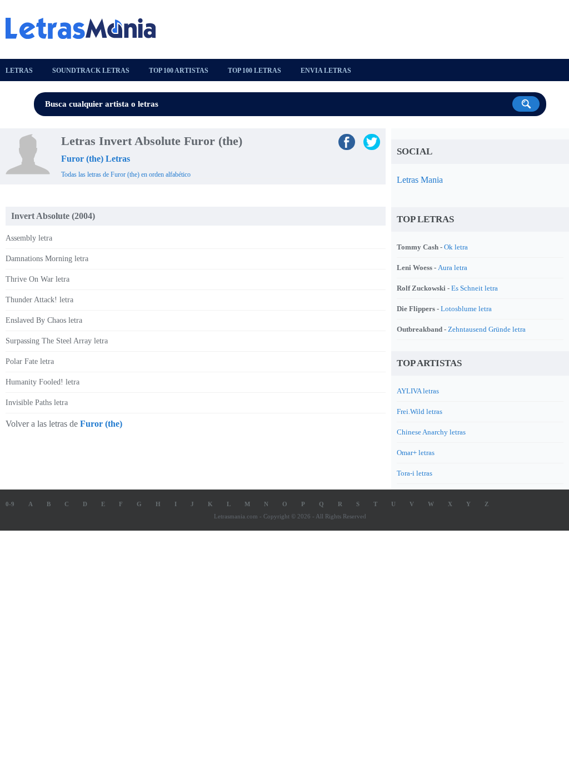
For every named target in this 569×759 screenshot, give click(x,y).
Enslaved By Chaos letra (44, 320)
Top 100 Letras (254, 70)
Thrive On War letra (37, 279)
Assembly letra (29, 238)
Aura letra (452, 267)
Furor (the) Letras (95, 158)
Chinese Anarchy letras (431, 432)
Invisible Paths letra (37, 402)
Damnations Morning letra (47, 258)
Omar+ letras (416, 452)
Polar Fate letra (30, 361)
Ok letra (456, 247)
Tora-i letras (414, 473)
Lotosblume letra (466, 308)
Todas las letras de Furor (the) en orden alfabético (126, 174)
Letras (19, 70)
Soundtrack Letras (90, 70)
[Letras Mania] (86, 28)
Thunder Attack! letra (39, 300)
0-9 (10, 504)
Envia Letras (326, 70)
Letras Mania (420, 179)
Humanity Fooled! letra (42, 382)
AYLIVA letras (418, 391)
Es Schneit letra (474, 288)
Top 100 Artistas (178, 70)
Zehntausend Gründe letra (487, 329)
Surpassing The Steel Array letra (57, 341)
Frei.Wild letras (419, 411)
